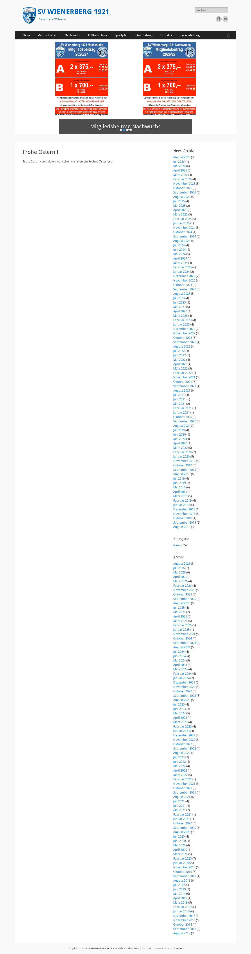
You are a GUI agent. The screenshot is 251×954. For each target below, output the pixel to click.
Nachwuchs (73, 35)
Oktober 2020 (182, 417)
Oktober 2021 (182, 382)
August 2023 (181, 294)
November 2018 (184, 514)
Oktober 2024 (182, 232)
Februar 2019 (182, 500)
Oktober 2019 (182, 465)
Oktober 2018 (182, 518)
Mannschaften (47, 35)
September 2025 (184, 192)
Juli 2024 (179, 245)
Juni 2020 (179, 434)
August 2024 (181, 241)
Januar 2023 (181, 324)
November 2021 (184, 377)
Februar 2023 (182, 320)
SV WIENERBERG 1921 (73, 12)
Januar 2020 (181, 456)
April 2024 (180, 258)
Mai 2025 (179, 206)
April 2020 (180, 443)
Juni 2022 (179, 355)
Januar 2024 (181, 272)
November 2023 (184, 280)
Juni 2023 (179, 302)
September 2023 (184, 289)
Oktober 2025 (182, 188)
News (26, 35)
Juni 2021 (179, 399)
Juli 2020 (179, 430)
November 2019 (184, 461)
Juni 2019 (179, 483)
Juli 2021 (179, 395)
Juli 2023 (179, 298)
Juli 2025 (179, 201)
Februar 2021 (182, 408)
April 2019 (180, 492)
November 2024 (184, 228)
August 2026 (181, 157)
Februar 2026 (182, 179)
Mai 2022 (179, 360)
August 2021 (181, 390)
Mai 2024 (179, 254)
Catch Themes (175, 948)
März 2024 (180, 263)
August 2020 (181, 426)
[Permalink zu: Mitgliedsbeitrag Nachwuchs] (125, 86)
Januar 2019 (181, 505)
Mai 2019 (179, 487)
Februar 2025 (182, 219)
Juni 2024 (179, 250)
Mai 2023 (179, 307)
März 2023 (180, 316)
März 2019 (180, 496)
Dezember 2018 (184, 509)
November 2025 (184, 184)
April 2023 (180, 311)
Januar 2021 (181, 412)
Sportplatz (121, 35)
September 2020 (184, 421)
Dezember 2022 (184, 329)
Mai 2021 (179, 404)
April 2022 (180, 364)
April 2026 (180, 170)
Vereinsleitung (190, 35)
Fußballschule (97, 35)
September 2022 (184, 342)
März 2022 (180, 368)
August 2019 (181, 474)
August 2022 (181, 346)
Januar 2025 (181, 223)
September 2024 (184, 236)
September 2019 (184, 470)
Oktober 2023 (182, 285)
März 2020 (180, 448)
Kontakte (166, 35)
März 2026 (180, 175)
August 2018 (181, 527)
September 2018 (184, 522)
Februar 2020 (182, 452)
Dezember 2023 (184, 276)
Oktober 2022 (182, 338)
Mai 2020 (179, 439)
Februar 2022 (182, 373)
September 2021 (184, 386)
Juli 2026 (179, 162)
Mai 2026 (179, 166)
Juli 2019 (179, 478)
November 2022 (184, 333)
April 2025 (180, 210)
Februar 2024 (182, 267)
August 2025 (181, 197)
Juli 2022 (179, 351)
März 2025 (180, 214)
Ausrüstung (144, 35)
